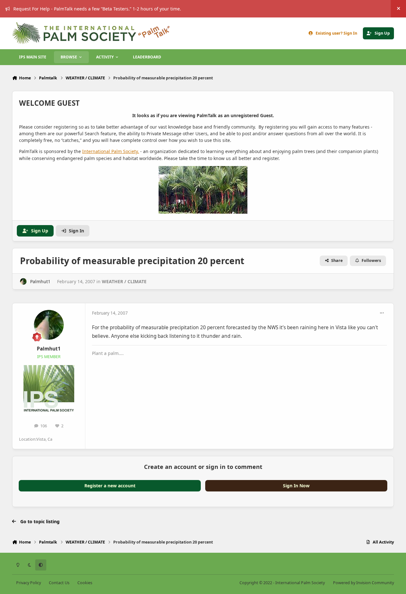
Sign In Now (296, 486)
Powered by (363, 582)
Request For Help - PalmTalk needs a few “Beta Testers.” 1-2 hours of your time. (97, 9)
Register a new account (109, 486)
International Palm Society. (110, 151)
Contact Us (59, 582)
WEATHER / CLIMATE (124, 281)
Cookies (84, 582)
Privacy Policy (28, 582)
